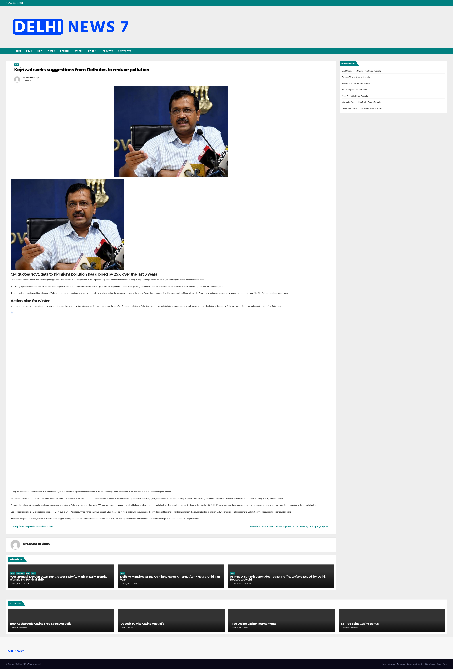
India (39, 51)
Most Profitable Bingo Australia (355, 96)
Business (64, 51)
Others (92, 51)
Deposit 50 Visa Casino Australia (356, 77)
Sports (79, 51)
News (33, 573)
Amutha (27, 584)
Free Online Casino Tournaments (356, 83)
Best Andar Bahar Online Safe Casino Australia (362, 108)
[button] (445, 51)
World (51, 51)
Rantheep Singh (32, 77)
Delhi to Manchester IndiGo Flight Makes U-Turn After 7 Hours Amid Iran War (170, 578)
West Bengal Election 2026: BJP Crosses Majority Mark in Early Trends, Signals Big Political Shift (58, 578)
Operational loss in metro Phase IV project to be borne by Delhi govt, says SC (289, 526)
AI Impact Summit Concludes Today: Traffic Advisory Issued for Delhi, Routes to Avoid (277, 578)
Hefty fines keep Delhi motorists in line (32, 526)
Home (18, 51)
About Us (108, 51)
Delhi (29, 51)
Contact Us (124, 51)
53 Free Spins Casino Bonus (354, 90)
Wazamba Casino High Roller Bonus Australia (362, 102)
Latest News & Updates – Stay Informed (421, 664)
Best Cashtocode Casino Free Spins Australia (361, 71)
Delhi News (20, 573)
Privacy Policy (442, 664)
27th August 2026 (20, 628)
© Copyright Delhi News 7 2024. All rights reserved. (23, 664)
